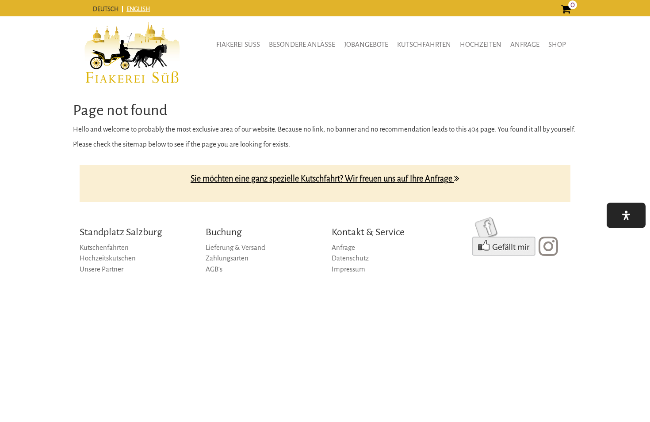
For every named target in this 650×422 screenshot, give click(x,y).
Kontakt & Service (368, 232)
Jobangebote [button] (366, 44)
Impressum (348, 269)
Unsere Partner (101, 269)
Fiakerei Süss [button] (238, 44)
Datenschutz (350, 258)
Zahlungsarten (227, 258)
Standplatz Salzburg (121, 232)
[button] (626, 215)
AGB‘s (214, 269)
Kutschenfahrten (104, 247)
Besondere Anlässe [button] (302, 44)
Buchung (224, 232)
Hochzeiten (480, 44)
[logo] (132, 59)
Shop (557, 44)
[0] (565, 10)
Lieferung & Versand (235, 247)
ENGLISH (138, 9)
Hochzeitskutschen (108, 258)
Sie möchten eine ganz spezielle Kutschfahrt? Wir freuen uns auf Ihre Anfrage (322, 178)
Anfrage (524, 44)
